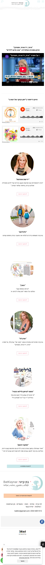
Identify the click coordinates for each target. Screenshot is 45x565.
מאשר (22, 561)
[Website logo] (20, 3)
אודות (32, 504)
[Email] (38, 2)
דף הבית (39, 504)
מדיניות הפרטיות (24, 558)
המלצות (38, 506)
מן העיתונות (10, 504)
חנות (26, 504)
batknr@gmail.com (22, 511)
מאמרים (20, 504)
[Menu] (42, 2)
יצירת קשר (29, 506)
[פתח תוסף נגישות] (43, 544)
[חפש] (2, 2)
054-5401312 (36, 511)
